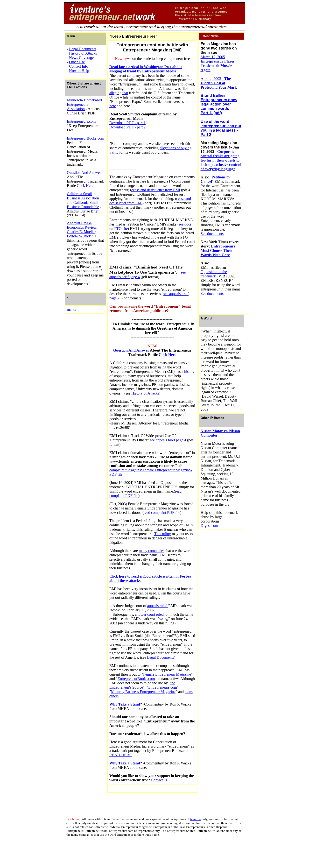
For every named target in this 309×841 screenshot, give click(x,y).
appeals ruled (157, 606)
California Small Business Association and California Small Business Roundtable (83, 200)
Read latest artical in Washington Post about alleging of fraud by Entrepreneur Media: (145, 69)
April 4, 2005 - (219, 83)
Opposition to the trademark (214, 274)
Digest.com (209, 525)
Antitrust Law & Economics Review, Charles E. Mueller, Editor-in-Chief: (82, 229)
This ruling (162, 534)
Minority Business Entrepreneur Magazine (143, 692)
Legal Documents (82, 49)
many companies (151, 551)
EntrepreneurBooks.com (85, 138)
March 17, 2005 (217, 63)
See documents (212, 293)
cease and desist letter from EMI (155, 190)
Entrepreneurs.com (81, 121)
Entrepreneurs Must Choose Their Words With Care (218, 250)
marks (71, 309)
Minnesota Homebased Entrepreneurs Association (84, 104)
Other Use (77, 62)
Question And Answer (84, 172)
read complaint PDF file (162, 512)
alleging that (118, 93)
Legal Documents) (161, 657)
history (189, 371)
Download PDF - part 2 (127, 127)
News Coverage (81, 58)
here (112, 106)
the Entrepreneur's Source (142, 685)
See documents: (213, 234)
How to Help (79, 71)
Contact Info (78, 66)
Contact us (159, 780)
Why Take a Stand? (125, 704)
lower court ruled (151, 614)
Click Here (85, 186)
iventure (195, 819)
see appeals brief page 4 (168, 440)
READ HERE (120, 755)
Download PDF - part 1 (127, 123)
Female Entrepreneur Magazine (167, 674)
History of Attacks (83, 53)
